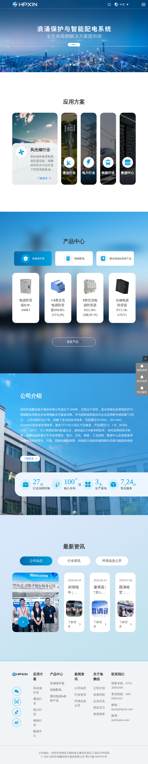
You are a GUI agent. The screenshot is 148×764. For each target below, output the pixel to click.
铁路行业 (37, 722)
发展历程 (99, 694)
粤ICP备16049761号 (96, 756)
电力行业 (37, 712)
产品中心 (56, 674)
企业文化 (99, 701)
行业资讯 (74, 561)
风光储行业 (37, 690)
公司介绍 (99, 688)
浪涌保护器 (38, 258)
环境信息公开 (112, 561)
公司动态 (36, 561)
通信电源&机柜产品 (120, 258)
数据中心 (37, 733)
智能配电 (79, 258)
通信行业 (37, 701)
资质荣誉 (99, 714)
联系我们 (117, 674)
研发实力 (99, 707)
